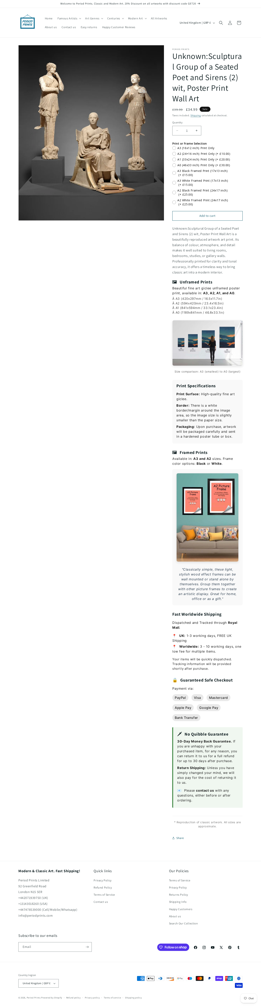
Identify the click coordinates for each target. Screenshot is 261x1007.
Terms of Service (104, 894)
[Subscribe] (87, 947)
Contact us (101, 902)
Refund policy (73, 997)
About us (175, 916)
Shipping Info (178, 902)
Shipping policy (133, 997)
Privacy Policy (102, 880)
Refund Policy (103, 887)
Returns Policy (178, 894)
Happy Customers (180, 909)
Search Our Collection (183, 923)
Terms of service (112, 997)
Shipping (195, 115)
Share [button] (180, 838)
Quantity (177, 122)
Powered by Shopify (51, 997)
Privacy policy (92, 997)
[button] (69, 18)
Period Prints (34, 997)
